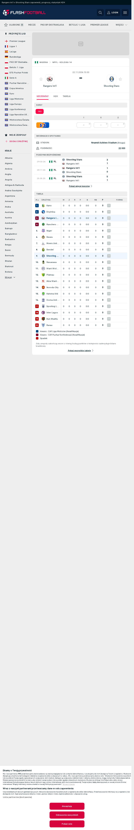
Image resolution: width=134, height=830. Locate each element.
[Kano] (43, 205)
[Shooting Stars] (43, 256)
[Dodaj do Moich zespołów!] (41, 79)
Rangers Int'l (50, 85)
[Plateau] (43, 275)
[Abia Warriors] (43, 281)
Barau (49, 325)
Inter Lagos (52, 312)
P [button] (80, 200)
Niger (49, 230)
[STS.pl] (42, 125)
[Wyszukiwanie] (100, 12)
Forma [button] (119, 200)
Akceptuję (67, 806)
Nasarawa (51, 262)
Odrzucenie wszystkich (67, 815)
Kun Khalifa (52, 318)
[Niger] (43, 230)
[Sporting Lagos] (43, 306)
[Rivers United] (43, 243)
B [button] (87, 200)
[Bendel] (43, 249)
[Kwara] (43, 237)
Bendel (50, 249)
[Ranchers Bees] (43, 224)
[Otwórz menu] (125, 12)
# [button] (36, 200)
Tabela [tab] (66, 96)
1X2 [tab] (40, 111)
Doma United (52, 300)
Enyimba (50, 211)
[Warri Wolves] (43, 268)
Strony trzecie (69, 784)
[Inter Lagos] (43, 312)
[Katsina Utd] (43, 293)
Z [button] (69, 200)
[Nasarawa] (43, 262)
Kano (49, 205)
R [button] (74, 200)
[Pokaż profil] (49, 79)
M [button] (63, 200)
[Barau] (43, 325)
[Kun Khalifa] (43, 319)
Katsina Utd (52, 293)
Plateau (50, 274)
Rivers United (52, 243)
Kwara (49, 237)
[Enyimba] (43, 212)
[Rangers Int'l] (43, 218)
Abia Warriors (52, 281)
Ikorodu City (52, 287)
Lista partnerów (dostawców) (17, 797)
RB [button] (95, 200)
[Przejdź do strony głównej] (27, 12)
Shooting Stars (111, 85)
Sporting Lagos (52, 306)
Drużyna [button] (46, 200)
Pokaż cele (67, 824)
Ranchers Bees (52, 224)
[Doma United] (43, 300)
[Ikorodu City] (43, 287)
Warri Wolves (52, 268)
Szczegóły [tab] (43, 96)
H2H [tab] (55, 96)
